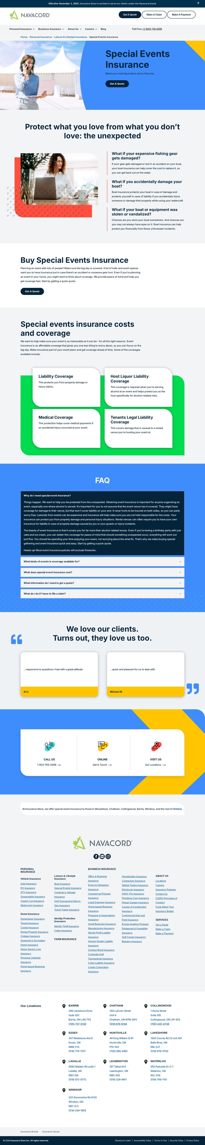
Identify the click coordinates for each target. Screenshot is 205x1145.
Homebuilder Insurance (134, 876)
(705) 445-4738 (160, 1023)
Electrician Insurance (133, 889)
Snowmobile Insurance (33, 896)
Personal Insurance (20, 29)
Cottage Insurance (30, 936)
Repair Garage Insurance (135, 902)
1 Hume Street (158, 1010)
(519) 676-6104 (118, 1023)
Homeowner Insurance (33, 919)
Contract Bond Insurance (101, 950)
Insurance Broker (29, 1131)
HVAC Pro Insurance (133, 894)
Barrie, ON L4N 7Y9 (80, 1019)
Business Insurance (49, 29)
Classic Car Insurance (32, 901)
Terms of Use (160, 1140)
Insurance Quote (51, 1131)
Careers (89, 29)
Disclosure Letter (123, 1140)
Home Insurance (30, 914)
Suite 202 (74, 1015)
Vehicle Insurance (31, 879)
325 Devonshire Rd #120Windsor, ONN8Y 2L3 (83, 1102)
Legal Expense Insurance (101, 902)
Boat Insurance (62, 884)
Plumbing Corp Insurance (135, 898)
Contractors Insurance (133, 881)
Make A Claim (154, 14)
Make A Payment (181, 14)
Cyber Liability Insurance (101, 963)
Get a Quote (162, 925)
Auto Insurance (29, 884)
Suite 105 (156, 1015)
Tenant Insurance (30, 923)
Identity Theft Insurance (66, 926)
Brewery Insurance (132, 941)
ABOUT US (162, 876)
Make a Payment (164, 933)
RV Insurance (28, 888)
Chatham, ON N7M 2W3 (123, 1019)
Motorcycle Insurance (32, 905)
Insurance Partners (166, 889)
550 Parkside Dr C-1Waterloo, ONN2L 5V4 (162, 1071)
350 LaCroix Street (120, 1010)
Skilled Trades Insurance (135, 885)
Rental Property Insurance (34, 932)
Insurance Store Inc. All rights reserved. (30, 1140)
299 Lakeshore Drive (80, 1010)
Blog (103, 29)
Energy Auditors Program (135, 924)
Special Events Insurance (67, 888)
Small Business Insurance (102, 924)
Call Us (49, 759)
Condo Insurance (30, 927)
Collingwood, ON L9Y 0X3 (165, 1019)
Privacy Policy (192, 1140)
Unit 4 (113, 1015)
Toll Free (147, 29)
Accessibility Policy (142, 1140)
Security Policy (176, 1140)
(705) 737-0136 (77, 1023)
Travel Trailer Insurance (66, 910)
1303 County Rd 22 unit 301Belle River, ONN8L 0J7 (166, 1042)
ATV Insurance (28, 892)
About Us (73, 29)
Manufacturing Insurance (101, 928)
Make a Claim (163, 929)
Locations (161, 881)
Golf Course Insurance (134, 937)
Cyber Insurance (63, 930)
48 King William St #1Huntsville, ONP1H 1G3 (121, 1042)
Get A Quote (130, 14)
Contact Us (161, 894)
